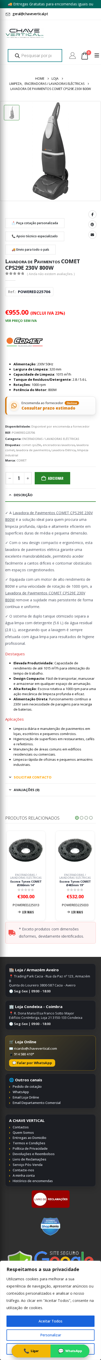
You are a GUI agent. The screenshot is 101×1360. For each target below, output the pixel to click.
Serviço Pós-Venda (27, 1165)
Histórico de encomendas (33, 1181)
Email (92, 235)
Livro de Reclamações (29, 1159)
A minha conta (24, 1175)
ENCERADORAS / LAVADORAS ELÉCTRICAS (50, 439)
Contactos (21, 1127)
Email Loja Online (26, 1097)
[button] (77, 818)
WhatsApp (21, 1092)
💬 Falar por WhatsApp (32, 1062)
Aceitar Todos (50, 1321)
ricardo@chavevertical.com (35, 1048)
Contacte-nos (23, 1170)
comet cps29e (31, 445)
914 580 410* (24, 1054)
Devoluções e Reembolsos (34, 1154)
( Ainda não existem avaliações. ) (51, 274)
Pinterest (92, 224)
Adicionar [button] (89, 912)
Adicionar (55, 478)
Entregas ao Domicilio (29, 1138)
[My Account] (72, 55)
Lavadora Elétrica (64, 450)
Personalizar (50, 1334)
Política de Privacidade (30, 1148)
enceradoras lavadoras (59, 445)
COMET (22, 460)
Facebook (92, 214)
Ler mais (39, 912)
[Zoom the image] (50, 1192)
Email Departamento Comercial (37, 1103)
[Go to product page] (37, 850)
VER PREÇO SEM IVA (21, 320)
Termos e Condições (29, 1143)
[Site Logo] (24, 33)
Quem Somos (23, 1132)
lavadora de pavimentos (33, 450)
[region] (50, 1310)
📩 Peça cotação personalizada (35, 223)
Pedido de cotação (27, 1086)
